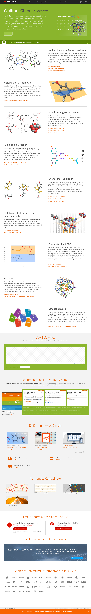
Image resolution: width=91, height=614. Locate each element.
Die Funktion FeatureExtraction (12, 232)
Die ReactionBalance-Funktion (56, 199)
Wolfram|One (17, 525)
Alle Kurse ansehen (68, 445)
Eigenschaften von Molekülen (12, 230)
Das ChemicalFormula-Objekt (56, 68)
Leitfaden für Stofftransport (55, 262)
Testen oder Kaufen (20, 528)
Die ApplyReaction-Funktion (56, 201)
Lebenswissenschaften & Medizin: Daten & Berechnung (19, 296)
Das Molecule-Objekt (54, 66)
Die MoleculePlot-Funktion (55, 128)
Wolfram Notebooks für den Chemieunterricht (42, 448)
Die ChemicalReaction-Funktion (57, 196)
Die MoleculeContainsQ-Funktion (13, 167)
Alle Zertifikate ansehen (69, 447)
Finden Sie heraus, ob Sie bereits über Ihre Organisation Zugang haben (27, 531)
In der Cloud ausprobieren (64, 528)
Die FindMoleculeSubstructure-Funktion (15, 162)
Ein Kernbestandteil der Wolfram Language (43, 10)
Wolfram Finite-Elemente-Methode (57, 266)
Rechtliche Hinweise (67, 608)
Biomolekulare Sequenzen (11, 294)
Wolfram (60, 608)
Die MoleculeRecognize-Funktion (57, 70)
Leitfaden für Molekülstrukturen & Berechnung (16, 100)
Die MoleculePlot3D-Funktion (56, 130)
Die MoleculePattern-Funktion (12, 165)
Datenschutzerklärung (77, 608)
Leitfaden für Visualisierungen (56, 133)
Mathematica (30, 525)
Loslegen (8, 34)
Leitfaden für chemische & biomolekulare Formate (62, 326)
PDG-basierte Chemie (54, 264)
